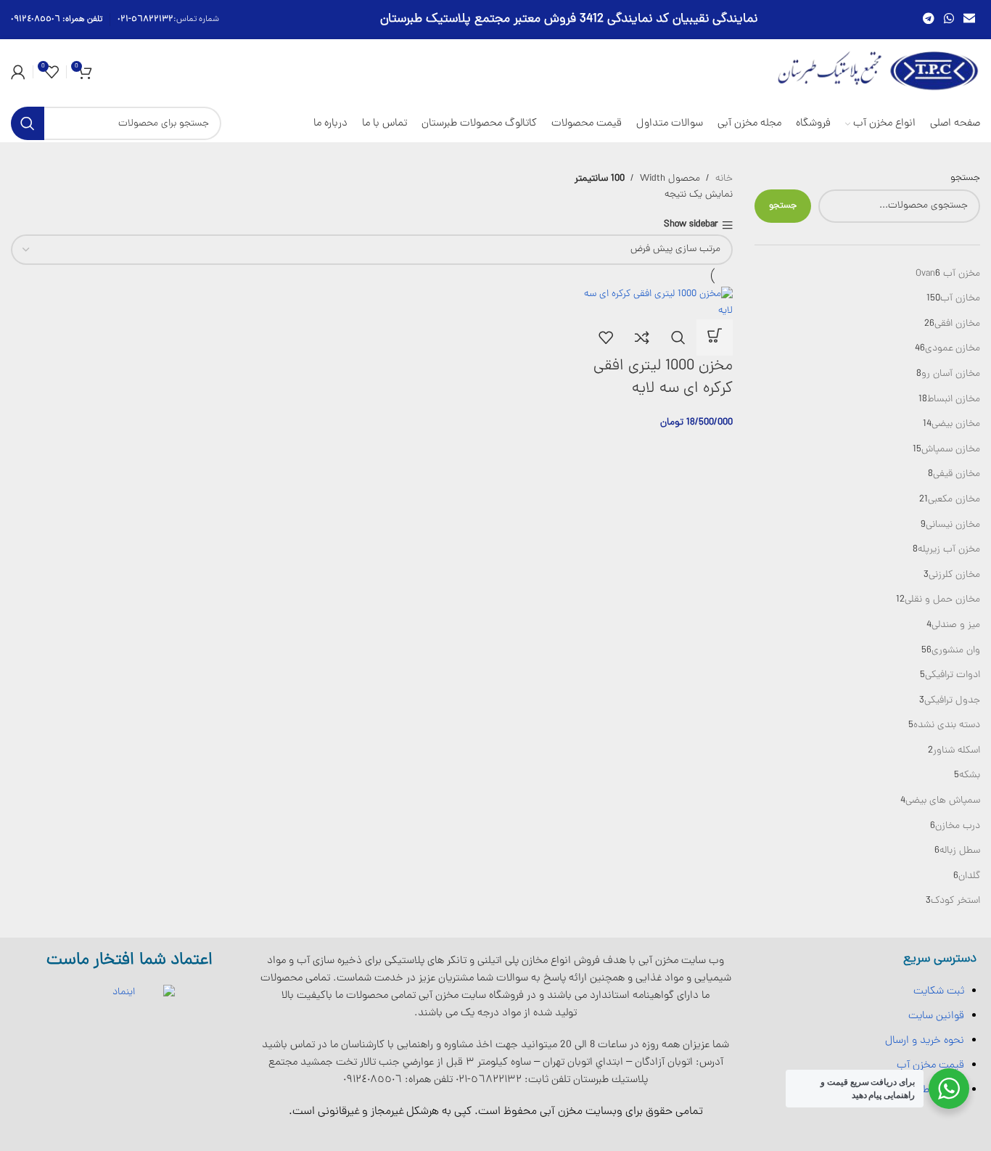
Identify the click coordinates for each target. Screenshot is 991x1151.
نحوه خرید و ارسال (924, 1041)
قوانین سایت (936, 1016)
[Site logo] (878, 72)
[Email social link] (969, 19)
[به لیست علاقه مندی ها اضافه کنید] (606, 337)
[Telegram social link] (928, 19)
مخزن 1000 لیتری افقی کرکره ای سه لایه (663, 377)
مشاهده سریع (678, 337)
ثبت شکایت (938, 991)
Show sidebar (691, 225)
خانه (724, 179)
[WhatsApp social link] (948, 19)
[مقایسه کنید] (642, 337)
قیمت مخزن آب (930, 1065)
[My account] (18, 71)
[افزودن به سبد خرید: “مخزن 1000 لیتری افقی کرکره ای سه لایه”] (714, 337)
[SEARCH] (27, 123)
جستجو (965, 178)
